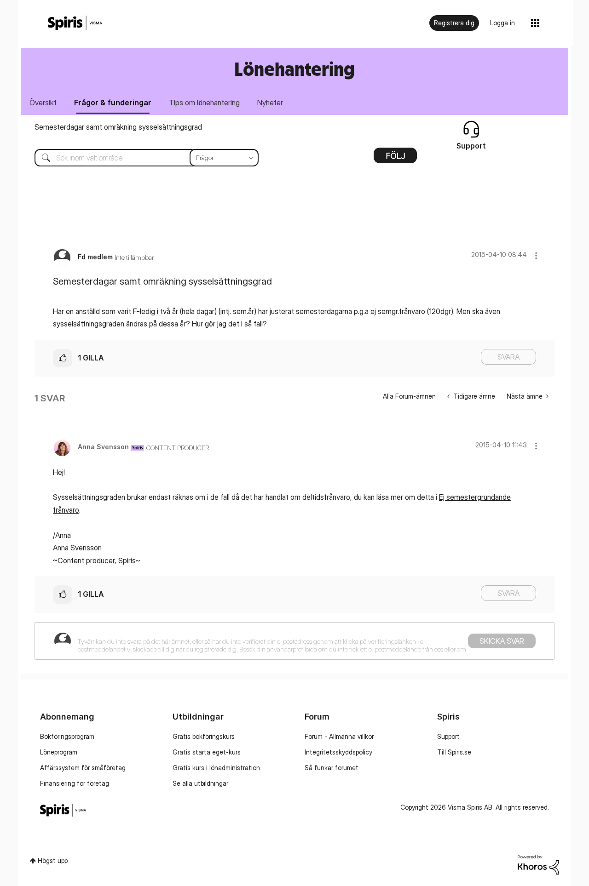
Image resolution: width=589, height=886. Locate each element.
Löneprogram (58, 752)
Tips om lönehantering (204, 102)
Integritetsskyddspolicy (338, 752)
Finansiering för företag (74, 783)
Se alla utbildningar (200, 783)
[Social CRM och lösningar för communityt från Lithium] (538, 864)
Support (448, 736)
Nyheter (270, 102)
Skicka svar (501, 641)
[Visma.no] (75, 23)
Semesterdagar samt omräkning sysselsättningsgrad (118, 126)
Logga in (502, 23)
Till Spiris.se (454, 752)
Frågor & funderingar (112, 102)
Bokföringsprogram (67, 736)
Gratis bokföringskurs (204, 736)
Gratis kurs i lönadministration (216, 768)
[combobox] (140, 157)
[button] (536, 255)
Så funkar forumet (331, 768)
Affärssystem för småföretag (83, 768)
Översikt (43, 102)
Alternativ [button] (395, 158)
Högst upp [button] (53, 860)
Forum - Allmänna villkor (339, 736)
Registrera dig (454, 23)
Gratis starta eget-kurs (207, 752)
